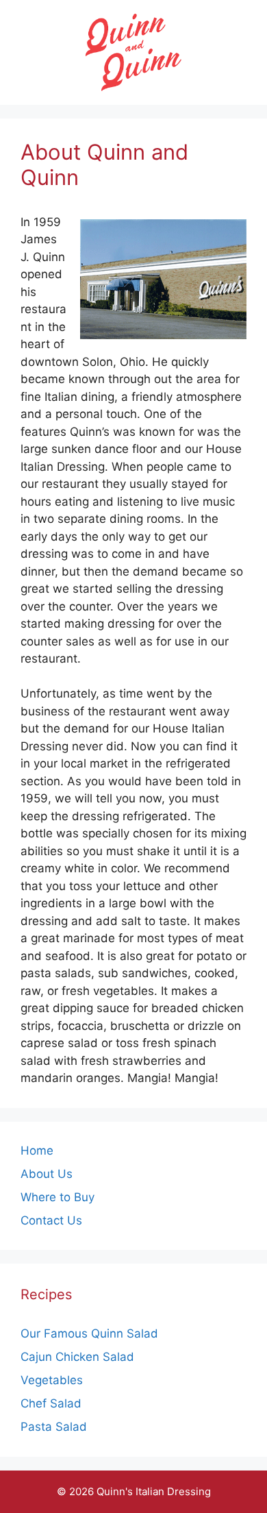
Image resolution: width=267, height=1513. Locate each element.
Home (37, 1150)
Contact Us (51, 1220)
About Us (47, 1174)
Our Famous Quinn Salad (89, 1333)
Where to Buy (57, 1197)
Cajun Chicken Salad (77, 1357)
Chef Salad (51, 1403)
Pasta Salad (54, 1427)
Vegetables (52, 1380)
